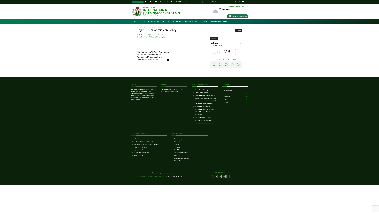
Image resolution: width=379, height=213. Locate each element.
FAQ (159, 173)
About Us (154, 173)
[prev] (201, 2)
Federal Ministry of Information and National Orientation (151, 176)
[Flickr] (246, 2)
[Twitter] (235, 2)
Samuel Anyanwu (142, 59)
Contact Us (165, 173)
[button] (246, 21)
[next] (204, 2)
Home (138, 27)
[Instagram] (239, 2)
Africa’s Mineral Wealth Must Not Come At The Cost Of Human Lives (167, 2)
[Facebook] (232, 2)
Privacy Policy (146, 173)
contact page (183, 89)
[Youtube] (243, 2)
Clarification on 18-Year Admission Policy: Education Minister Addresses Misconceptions (153, 54)
